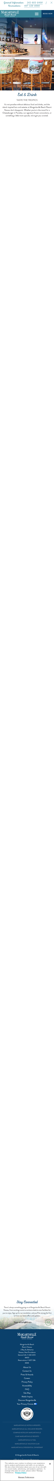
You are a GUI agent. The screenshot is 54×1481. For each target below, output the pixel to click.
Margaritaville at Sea (27, 1440)
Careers (27, 1378)
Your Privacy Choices (25, 1404)
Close (51, 3)
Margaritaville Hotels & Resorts (27, 1425)
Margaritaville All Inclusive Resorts (27, 1429)
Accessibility (27, 1385)
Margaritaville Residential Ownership (27, 1447)
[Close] (50, 1464)
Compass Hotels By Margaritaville (27, 1433)
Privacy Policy (27, 1382)
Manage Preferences (26, 1477)
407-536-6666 (32, 6)
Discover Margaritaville (27, 1400)
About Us (27, 1367)
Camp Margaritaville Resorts (27, 1436)
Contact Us (27, 1371)
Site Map (27, 1393)
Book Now (47, 14)
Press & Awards (27, 1374)
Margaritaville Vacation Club (27, 1444)
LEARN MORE (26, 212)
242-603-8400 (35, 3)
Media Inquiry (27, 1396)
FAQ (27, 1389)
